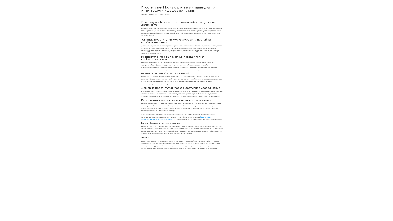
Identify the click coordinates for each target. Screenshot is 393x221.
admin (145, 14)
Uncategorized (164, 14)
